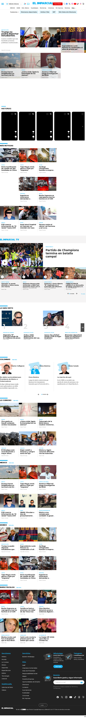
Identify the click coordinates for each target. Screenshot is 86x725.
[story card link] (40, 37)
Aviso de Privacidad (28, 671)
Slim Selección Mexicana (67, 12)
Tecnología (5, 676)
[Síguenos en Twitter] (69, 3)
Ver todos (83, 293)
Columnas (51, 8)
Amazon (22, 448)
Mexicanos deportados (29, 12)
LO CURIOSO (5, 400)
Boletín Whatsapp (28, 656)
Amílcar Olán (44, 12)
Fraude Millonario (8, 332)
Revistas (67, 8)
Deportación (4, 30)
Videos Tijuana (5, 282)
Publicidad (25, 693)
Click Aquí (58, 666)
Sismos (23, 70)
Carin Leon (23, 635)
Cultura (41, 448)
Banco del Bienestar (71, 332)
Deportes (5, 667)
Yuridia (22, 606)
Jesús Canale (73, 366)
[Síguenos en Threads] (80, 3)
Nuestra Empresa (28, 679)
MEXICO (3, 463)
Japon (3, 165)
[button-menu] (2, 4)
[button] (82, 327)
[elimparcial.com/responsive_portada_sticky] (85, 716)
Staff (23, 665)
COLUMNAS (5, 359)
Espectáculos (6, 670)
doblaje (41, 606)
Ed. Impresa (59, 8)
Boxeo (40, 193)
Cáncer (41, 222)
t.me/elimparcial (79, 655)
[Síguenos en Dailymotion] (83, 3)
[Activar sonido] (15, 114)
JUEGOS (12, 8)
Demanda (22, 193)
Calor (40, 165)
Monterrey (43, 8)
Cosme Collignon (17, 366)
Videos (24, 282)
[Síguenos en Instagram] (72, 3)
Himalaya (3, 448)
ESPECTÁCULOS (7, 587)
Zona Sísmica (45, 366)
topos (22, 165)
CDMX (18, 8)
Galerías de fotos (7, 687)
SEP (54, 12)
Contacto (25, 687)
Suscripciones (26, 690)
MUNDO (3, 525)
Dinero (4, 665)
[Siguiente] (83, 126)
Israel (21, 222)
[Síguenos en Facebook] (66, 3)
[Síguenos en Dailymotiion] (83, 697)
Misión (24, 676)
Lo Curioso (5, 662)
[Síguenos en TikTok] (77, 3)
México (3, 70)
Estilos (4, 673)
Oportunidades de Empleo (31, 682)
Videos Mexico (49, 246)
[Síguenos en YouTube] (75, 3)
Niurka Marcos (5, 635)
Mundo (64, 44)
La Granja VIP (42, 635)
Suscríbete (57, 4)
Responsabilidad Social (29, 673)
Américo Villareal (47, 70)
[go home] (7, 708)
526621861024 (58, 655)
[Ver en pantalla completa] (12, 114)
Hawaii (3, 419)
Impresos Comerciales (29, 668)
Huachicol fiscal (29, 332)
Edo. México (25, 8)
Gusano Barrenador (44, 510)
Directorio (25, 684)
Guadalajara (34, 8)
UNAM (21, 510)
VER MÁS (14, 359)
